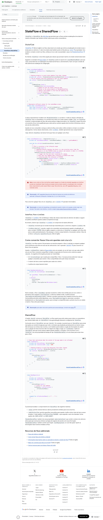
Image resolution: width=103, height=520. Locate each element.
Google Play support (94, 495)
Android (24, 489)
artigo (72, 307)
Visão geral (5, 9)
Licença (31, 516)
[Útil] (83, 26)
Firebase (55, 509)
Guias (40, 9)
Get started (6, 6)
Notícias (24, 498)
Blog (23, 501)
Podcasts (24, 503)
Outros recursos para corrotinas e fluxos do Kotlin (42, 445)
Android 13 (65, 497)
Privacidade (38, 497)
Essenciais (18, 1)
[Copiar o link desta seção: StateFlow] (35, 45)
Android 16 (65, 490)
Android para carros (54, 496)
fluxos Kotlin (42, 60)
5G (36, 499)
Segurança (24, 494)
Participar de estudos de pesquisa (95, 498)
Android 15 (65, 492)
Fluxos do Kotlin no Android (35, 434)
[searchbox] (10, 14)
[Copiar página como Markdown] (64, 31)
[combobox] (59, 1)
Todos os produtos (79, 509)
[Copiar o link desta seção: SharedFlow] (36, 315)
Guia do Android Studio (81, 489)
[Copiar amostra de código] (85, 68)
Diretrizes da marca (39, 516)
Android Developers (29, 25)
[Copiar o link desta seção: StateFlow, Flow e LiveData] (45, 215)
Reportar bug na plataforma (93, 488)
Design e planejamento (33, 1)
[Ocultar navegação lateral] (18, 517)
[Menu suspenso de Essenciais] (23, 2)
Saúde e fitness (39, 492)
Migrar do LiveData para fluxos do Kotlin (39, 443)
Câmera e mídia (39, 495)
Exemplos (32, 9)
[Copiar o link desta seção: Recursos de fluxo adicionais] (51, 431)
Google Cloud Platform (65, 509)
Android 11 (65, 502)
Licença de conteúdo (67, 458)
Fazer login (98, 1)
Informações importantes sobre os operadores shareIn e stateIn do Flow (48, 440)
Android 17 (65, 487)
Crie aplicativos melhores (19, 9)
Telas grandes (52, 489)
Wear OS (51, 491)
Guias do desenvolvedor (82, 491)
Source (23, 496)
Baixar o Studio (79, 496)
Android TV (51, 498)
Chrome (48, 509)
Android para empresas (27, 491)
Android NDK (79, 498)
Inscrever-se (83, 516)
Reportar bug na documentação (93, 492)
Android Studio (89, 1)
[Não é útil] (85, 26)
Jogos (37, 487)
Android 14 (65, 495)
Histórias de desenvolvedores (54, 9)
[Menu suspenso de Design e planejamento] (42, 2)
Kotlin (14, 6)
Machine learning (40, 490)
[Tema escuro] (83, 68)
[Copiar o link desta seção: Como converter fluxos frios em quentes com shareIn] (73, 240)
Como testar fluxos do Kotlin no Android (67, 209)
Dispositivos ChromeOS (54, 494)
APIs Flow (45, 36)
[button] (9, 26)
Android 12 (65, 499)
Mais (46, 1)
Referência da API (80, 494)
